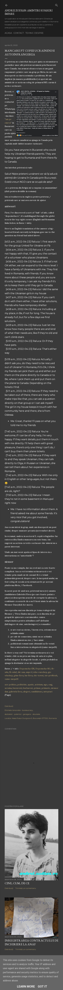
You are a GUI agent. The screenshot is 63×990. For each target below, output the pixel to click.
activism (39, 684)
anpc (28, 672)
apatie (31, 684)
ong (50, 684)
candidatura (36, 691)
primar (37, 688)
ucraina (8, 688)
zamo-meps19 (11, 679)
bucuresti (17, 688)
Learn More (26, 986)
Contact (18, 33)
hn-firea (29, 675)
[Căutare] (56, 4)
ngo (45, 684)
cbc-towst (39, 675)
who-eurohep (40, 672)
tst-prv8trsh (51, 675)
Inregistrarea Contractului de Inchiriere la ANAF (31, 942)
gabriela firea (15, 691)
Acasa (8, 33)
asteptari (47, 691)
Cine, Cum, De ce (17, 883)
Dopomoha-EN (26, 668)
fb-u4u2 (13, 672)
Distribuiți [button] (9, 706)
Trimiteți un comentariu (25, 888)
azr (6, 684)
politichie (22, 684)
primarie (45, 688)
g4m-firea (19, 675)
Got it (42, 986)
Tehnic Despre (34, 33)
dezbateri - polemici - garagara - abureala (22, 714)
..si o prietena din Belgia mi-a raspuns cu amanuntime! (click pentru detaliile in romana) (31, 189)
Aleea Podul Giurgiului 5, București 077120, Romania (34, 718)
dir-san (21, 672)
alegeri (26, 691)
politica (12, 684)
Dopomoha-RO (42, 668)
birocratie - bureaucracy (22, 710)
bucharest (28, 688)
